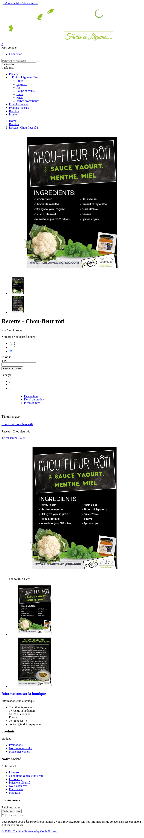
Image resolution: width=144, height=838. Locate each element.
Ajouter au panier (12, 368)
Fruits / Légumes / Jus (25, 77)
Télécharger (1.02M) (14, 437)
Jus (18, 87)
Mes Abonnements (20, 3)
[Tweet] (9, 384)
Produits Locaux (18, 104)
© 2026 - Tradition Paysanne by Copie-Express (30, 831)
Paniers (13, 74)
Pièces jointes (32, 402)
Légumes (21, 84)
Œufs (19, 94)
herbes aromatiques (27, 101)
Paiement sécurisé (19, 782)
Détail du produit (34, 399)
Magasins (14, 792)
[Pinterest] (9, 388)
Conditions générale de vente (26, 775)
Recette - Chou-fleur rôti (17, 424)
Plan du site (16, 789)
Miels (19, 97)
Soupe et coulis (25, 90)
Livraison (14, 772)
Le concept (15, 779)
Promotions (15, 744)
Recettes (14, 111)
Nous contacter (18, 785)
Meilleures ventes (19, 751)
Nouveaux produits (20, 748)
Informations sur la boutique (24, 694)
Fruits (19, 80)
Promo (13, 114)
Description (31, 396)
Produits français (19, 107)
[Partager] (9, 381)
